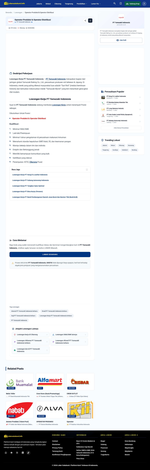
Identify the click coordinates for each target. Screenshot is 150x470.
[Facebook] (11, 453)
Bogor (103, 441)
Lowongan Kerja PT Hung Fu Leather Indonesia (29, 175)
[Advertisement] (49, 53)
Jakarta (39, 4)
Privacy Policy (57, 448)
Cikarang (57, 4)
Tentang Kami (57, 451)
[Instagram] (17, 453)
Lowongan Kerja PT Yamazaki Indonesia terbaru (56, 316)
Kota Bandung (130, 441)
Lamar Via (96, 4)
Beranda (9, 12)
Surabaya (115, 150)
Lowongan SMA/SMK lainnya (69, 334)
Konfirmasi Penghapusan (61, 455)
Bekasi (48, 4)
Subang (103, 444)
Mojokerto (128, 451)
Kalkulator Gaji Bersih (84, 447)
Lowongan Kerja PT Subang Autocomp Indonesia (30, 180)
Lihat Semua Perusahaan (121, 128)
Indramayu (129, 444)
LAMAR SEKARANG (50, 254)
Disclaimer (56, 444)
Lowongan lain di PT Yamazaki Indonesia (31, 350)
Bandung (134, 150)
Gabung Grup (132, 3)
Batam (127, 455)
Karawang (131, 145)
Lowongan (18, 12)
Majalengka (129, 448)
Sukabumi (125, 150)
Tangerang (69, 4)
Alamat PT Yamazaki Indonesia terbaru (24, 311)
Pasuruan (104, 448)
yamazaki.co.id (121, 25)
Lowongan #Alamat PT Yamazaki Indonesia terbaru (31, 342)
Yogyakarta (105, 455)
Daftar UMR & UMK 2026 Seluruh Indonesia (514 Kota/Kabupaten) (85, 452)
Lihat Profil (121, 40)
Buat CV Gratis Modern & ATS (85, 442)
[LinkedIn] (23, 453)
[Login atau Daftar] (144, 4)
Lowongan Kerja (59, 105)
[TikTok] (28, 453)
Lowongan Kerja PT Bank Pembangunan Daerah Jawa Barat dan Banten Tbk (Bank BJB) (45, 197)
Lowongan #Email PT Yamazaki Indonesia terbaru (69, 342)
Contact (55, 441)
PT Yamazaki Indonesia (23, 22)
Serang (103, 451)
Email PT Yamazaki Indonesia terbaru (54, 311)
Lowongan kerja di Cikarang (31, 334)
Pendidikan (82, 4)
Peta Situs (80, 458)
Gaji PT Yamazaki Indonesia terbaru (23, 316)
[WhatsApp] (6, 453)
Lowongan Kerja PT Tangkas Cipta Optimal (28, 186)
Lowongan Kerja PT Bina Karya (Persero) (27, 191)
